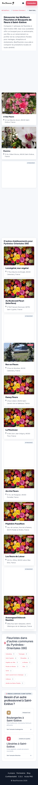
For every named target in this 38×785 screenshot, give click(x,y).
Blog (28, 773)
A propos (11, 773)
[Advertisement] (19, 71)
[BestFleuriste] (9, 3)
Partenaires (21, 773)
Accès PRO (28, 776)
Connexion (31, 3)
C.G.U (20, 776)
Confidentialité (11, 776)
